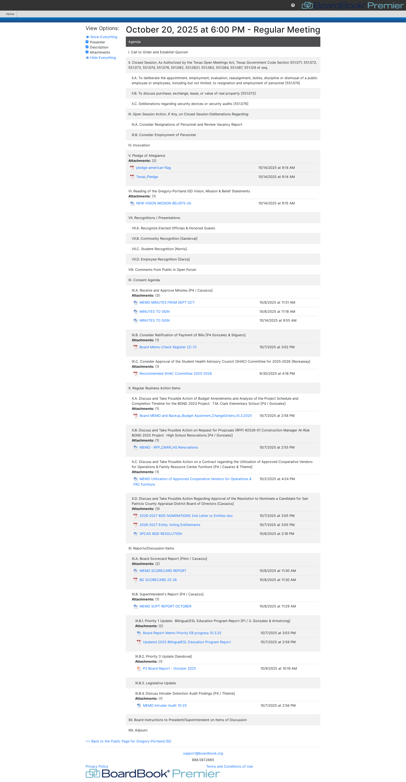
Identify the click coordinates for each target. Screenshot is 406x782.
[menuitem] (293, 5)
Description (99, 47)
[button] (293, 5)
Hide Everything (102, 57)
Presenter (97, 42)
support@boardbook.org (203, 753)
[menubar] (203, 5)
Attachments (100, 52)
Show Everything (103, 37)
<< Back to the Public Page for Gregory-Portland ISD (128, 741)
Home (10, 14)
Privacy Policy (97, 766)
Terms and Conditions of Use (229, 766)
